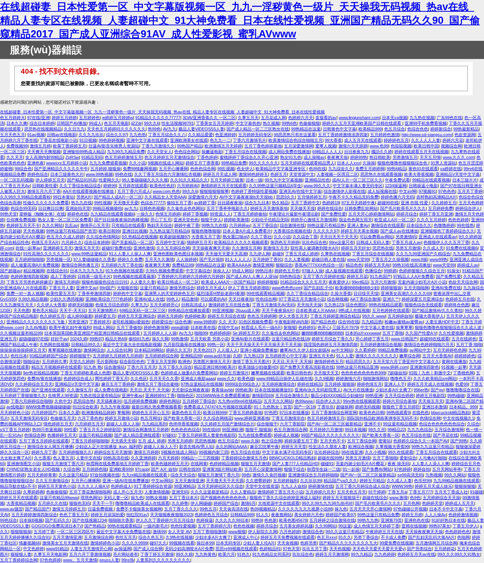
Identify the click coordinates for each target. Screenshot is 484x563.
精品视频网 (33, 270)
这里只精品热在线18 (290, 339)
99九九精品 (361, 554)
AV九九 (169, 129)
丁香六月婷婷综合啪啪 (31, 401)
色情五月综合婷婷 (112, 304)
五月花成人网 (273, 117)
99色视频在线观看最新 (134, 276)
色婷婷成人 (121, 486)
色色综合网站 (186, 151)
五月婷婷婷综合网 (161, 356)
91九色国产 (380, 276)
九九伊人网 (259, 253)
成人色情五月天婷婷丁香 (376, 526)
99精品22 (396, 429)
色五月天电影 (116, 123)
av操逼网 (122, 548)
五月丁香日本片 (183, 497)
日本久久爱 (69, 412)
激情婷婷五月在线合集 (229, 304)
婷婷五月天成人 (211, 287)
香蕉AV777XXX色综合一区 (319, 265)
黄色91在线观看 (423, 168)
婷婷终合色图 (456, 304)
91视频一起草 (454, 367)
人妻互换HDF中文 (442, 321)
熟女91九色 (290, 157)
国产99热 (458, 441)
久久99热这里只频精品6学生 (275, 185)
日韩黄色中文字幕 (339, 129)
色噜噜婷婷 (444, 225)
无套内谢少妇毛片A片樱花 (360, 463)
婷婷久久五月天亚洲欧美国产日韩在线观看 (362, 123)
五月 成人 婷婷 (151, 441)
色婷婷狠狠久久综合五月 (422, 270)
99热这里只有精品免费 (378, 514)
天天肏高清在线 (233, 509)
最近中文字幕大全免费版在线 (123, 531)
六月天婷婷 (168, 458)
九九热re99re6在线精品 (239, 401)
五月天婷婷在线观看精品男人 (308, 163)
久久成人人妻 (399, 480)
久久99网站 (325, 526)
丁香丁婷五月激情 (157, 554)
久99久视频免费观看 (164, 270)
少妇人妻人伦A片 (259, 543)
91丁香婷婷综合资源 (153, 486)
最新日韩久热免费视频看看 (157, 407)
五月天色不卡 (332, 441)
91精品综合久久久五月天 (303, 282)
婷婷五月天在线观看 (18, 497)
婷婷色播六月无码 (397, 197)
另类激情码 (406, 236)
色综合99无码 (23, 208)
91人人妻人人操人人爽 (130, 253)
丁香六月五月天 (141, 367)
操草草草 (404, 327)
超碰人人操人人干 (160, 446)
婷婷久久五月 (178, 350)
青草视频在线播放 (64, 350)
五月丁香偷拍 (128, 327)
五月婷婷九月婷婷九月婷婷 (118, 356)
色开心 (324, 327)
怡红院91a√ (137, 514)
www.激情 (398, 497)
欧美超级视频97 (174, 236)
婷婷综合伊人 (467, 208)
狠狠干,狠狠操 (258, 429)
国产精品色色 (323, 321)
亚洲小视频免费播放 (259, 350)
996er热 (421, 390)
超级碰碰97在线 (33, 339)
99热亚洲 (373, 395)
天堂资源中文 (301, 174)
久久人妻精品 (242, 492)
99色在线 (123, 174)
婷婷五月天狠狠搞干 (341, 497)
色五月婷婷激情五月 (123, 157)
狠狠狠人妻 (21, 554)
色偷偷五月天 (62, 418)
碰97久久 (158, 543)
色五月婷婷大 (12, 117)
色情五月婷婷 (167, 214)
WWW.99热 (402, 486)
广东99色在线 (449, 117)
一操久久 (145, 214)
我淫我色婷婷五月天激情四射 (331, 344)
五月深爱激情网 (298, 146)
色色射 (270, 520)
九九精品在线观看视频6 (112, 214)
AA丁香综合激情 (365, 299)
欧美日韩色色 (299, 373)
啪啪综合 (31, 361)
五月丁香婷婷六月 (214, 526)
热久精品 (280, 202)
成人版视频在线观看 (344, 270)
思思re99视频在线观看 (236, 548)
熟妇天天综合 (159, 225)
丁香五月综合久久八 (167, 134)
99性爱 (70, 429)
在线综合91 (57, 270)
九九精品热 (371, 321)
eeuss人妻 (109, 560)
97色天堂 (291, 548)
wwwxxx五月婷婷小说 (66, 163)
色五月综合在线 (416, 435)
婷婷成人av (467, 265)
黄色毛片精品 (44, 310)
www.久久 (226, 378)
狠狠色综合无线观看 (423, 304)
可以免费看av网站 (376, 236)
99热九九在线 (214, 225)
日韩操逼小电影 (423, 185)
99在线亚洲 (352, 452)
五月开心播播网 (173, 168)
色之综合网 (271, 441)
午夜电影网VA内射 (292, 321)
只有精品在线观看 (128, 225)
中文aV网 (407, 191)
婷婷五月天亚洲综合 (136, 316)
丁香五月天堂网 (161, 361)
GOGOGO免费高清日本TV (56, 526)
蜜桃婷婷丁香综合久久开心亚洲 (249, 157)
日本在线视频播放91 (273, 390)
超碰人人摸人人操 (123, 424)
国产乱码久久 (57, 520)
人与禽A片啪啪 (432, 458)
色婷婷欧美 (195, 316)
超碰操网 (344, 407)
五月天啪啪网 (416, 287)
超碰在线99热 (330, 458)
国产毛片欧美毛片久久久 (403, 208)
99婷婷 (390, 270)
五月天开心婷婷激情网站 (371, 214)
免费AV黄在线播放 (44, 378)
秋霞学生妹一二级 (323, 469)
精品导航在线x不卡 (18, 486)
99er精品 (360, 282)
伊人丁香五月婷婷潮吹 (249, 287)
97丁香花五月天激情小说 (302, 299)
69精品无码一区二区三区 (142, 310)
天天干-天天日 (72, 310)
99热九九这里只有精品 (432, 446)
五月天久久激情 (159, 259)
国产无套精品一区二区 (132, 242)
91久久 (344, 537)
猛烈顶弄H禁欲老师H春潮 (220, 293)
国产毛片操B (211, 259)
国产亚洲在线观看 (48, 390)
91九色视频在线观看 (124, 270)
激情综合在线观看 (387, 225)
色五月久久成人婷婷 (65, 236)
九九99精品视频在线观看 (456, 480)
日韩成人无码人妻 (372, 242)
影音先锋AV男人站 (196, 446)
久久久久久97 (325, 231)
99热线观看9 (398, 412)
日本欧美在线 (203, 327)
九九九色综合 (419, 429)
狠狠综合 (284, 265)
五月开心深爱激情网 (263, 469)
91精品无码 (91, 157)
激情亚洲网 (263, 265)
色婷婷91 (306, 327)
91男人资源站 (443, 163)
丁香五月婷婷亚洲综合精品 (335, 316)
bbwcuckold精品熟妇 (450, 412)
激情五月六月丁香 (43, 191)
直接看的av (326, 117)
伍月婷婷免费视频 (140, 401)
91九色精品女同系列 (271, 554)
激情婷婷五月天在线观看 (224, 185)
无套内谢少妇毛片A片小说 (422, 282)
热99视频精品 (263, 509)
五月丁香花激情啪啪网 (90, 492)
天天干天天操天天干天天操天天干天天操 (263, 344)
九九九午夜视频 (114, 407)
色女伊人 (245, 168)
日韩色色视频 (152, 208)
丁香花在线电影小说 (58, 140)
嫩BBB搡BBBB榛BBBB (322, 333)
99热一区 (215, 344)
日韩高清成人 (193, 304)
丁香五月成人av (406, 242)
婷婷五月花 (357, 276)
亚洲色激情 (143, 248)
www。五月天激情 (80, 560)
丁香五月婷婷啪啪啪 (90, 441)
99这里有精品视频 (400, 424)
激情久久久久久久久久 (376, 356)
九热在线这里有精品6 (99, 395)
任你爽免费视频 (21, 219)
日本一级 (254, 180)
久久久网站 (52, 225)
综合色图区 (356, 304)
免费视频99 (17, 146)
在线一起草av (28, 248)
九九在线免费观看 (254, 435)
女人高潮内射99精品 (44, 157)
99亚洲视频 (222, 310)
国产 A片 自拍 (164, 469)
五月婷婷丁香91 (267, 259)
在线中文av (228, 327)
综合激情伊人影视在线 (344, 191)
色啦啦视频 (401, 146)
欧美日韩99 (109, 231)
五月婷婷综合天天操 (441, 497)
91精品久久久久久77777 (157, 117)
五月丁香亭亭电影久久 (227, 208)
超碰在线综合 (374, 497)
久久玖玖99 (310, 480)
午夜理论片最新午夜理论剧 (294, 214)
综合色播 (183, 321)
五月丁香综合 (265, 225)
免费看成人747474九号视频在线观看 (217, 407)
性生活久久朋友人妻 (327, 446)
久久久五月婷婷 (431, 219)
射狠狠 (290, 327)
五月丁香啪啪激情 (209, 531)
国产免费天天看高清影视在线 (307, 367)
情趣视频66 (29, 543)
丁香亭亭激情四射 (94, 293)
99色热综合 (290, 276)
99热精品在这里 (306, 129)
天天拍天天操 (309, 304)
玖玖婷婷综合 (326, 452)
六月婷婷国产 (43, 412)
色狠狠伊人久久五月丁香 (446, 242)
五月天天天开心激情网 (370, 509)
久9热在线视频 (179, 537)
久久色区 (138, 378)
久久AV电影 (36, 327)
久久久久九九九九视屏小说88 (305, 509)
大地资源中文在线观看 (278, 503)
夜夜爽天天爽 (157, 265)
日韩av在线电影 (61, 134)
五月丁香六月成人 (133, 191)
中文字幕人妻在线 (377, 327)
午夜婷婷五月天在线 (384, 531)
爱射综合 (408, 458)
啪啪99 (200, 333)
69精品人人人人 (327, 151)
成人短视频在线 (382, 191)
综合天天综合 (183, 475)
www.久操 (250, 441)
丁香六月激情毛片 (249, 140)
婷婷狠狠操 (391, 287)
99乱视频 (225, 168)
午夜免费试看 (397, 180)
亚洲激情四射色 (424, 367)
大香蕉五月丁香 (205, 236)
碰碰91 (327, 463)
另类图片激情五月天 (211, 361)
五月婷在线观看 (132, 185)
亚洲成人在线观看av (437, 236)
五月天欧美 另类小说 (209, 339)
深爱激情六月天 (202, 197)
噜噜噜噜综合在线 (462, 390)
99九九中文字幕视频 (283, 180)
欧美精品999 (370, 129)
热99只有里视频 (47, 429)
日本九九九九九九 (86, 270)
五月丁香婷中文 (305, 202)
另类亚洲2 (77, 321)
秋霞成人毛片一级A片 (261, 327)
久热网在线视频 (54, 344)
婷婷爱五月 (105, 316)
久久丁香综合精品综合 (80, 185)
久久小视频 (375, 452)
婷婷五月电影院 (430, 395)
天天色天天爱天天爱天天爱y (378, 548)
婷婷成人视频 (286, 435)
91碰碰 (476, 492)
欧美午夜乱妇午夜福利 (70, 327)
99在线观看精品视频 (265, 293)
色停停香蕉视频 (183, 424)
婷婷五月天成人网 (219, 174)
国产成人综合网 (148, 548)
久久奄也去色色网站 (185, 208)
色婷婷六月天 (300, 117)
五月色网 (411, 503)
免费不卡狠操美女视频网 (139, 509)
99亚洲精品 (184, 486)
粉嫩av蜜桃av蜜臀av (404, 321)
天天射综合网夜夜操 (190, 390)
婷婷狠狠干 (80, 356)
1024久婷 (78, 339)
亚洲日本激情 (434, 407)
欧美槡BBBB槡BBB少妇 (357, 287)
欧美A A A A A (238, 265)
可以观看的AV (213, 299)
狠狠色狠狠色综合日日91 (105, 282)
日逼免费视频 (101, 509)
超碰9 (277, 253)
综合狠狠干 (267, 424)
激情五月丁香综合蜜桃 (157, 384)
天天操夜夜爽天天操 (211, 248)
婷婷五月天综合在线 (226, 316)
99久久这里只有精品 (344, 531)
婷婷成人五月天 (459, 503)
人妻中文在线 (88, 458)
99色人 (172, 299)
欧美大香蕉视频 (418, 174)
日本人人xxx (348, 163)
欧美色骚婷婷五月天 (169, 463)
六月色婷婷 (289, 531)
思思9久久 (285, 197)
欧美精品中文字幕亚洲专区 (281, 168)
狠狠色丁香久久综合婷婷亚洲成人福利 (285, 497)
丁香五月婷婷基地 (245, 412)
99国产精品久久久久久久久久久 (330, 435)
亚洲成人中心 (245, 537)
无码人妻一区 (116, 497)
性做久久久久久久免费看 (46, 202)
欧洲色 (184, 361)
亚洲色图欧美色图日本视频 (178, 253)
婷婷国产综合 (226, 503)
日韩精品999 (242, 514)
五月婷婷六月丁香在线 (122, 265)
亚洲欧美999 (121, 469)
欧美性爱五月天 (60, 293)
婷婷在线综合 (329, 208)
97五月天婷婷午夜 (358, 202)
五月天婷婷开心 (164, 304)
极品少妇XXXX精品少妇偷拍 (337, 395)
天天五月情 (430, 157)
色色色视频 (243, 526)
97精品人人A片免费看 (413, 276)
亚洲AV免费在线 (446, 287)
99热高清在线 (116, 458)
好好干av (59, 339)
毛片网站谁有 (125, 554)
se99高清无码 (410, 475)
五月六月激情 (383, 282)
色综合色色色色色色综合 (442, 424)
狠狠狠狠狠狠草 (214, 191)
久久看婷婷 (365, 350)
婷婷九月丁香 (43, 452)
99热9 (256, 520)
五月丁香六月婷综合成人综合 (362, 486)
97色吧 (270, 412)
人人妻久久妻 (142, 282)
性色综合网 (266, 299)
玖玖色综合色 (314, 242)
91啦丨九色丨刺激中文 (430, 373)
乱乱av (71, 225)
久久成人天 (433, 248)
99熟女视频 (156, 497)
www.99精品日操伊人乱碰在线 (284, 378)
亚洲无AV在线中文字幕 (300, 191)
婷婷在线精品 (309, 384)
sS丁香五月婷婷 (15, 429)
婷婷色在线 (77, 214)
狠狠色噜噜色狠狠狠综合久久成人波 (448, 327)
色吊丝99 (422, 480)
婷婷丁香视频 (195, 214)
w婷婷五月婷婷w (117, 117)
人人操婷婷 (186, 259)
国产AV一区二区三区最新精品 (334, 424)
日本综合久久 (418, 225)
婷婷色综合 (37, 174)
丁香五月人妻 (61, 287)
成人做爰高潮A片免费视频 (35, 265)
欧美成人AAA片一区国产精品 (228, 282)
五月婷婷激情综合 (278, 384)
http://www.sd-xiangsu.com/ (427, 134)
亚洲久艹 (391, 299)
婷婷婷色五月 (396, 140)
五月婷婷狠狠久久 (75, 452)
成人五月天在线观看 (363, 140)
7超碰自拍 (397, 373)
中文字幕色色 (248, 123)
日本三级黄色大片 (67, 174)
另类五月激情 (408, 248)
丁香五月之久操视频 (390, 259)
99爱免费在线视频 (396, 543)
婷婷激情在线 (320, 486)
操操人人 (221, 270)
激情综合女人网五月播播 (50, 446)
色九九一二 (220, 140)
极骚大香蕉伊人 (429, 316)
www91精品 (57, 548)
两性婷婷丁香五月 (111, 378)
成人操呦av (314, 157)
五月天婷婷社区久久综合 (220, 486)
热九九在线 (81, 202)
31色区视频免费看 (255, 321)
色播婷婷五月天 (61, 435)
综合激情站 (114, 367)
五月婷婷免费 (440, 208)
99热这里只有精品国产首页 (71, 231)
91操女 (453, 270)
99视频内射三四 (213, 452)
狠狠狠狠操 (21, 531)
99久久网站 (454, 475)
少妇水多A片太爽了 (393, 390)
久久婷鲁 (180, 503)
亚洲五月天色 (321, 356)
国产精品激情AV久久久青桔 (437, 310)
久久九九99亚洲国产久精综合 (423, 253)
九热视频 (433, 475)
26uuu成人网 (247, 310)
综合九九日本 (257, 202)
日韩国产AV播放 (72, 123)
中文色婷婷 (33, 548)
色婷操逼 (204, 520)
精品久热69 (115, 339)
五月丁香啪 (392, 333)
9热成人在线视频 (354, 310)
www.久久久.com (458, 157)
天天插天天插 (123, 441)
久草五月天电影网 (50, 554)
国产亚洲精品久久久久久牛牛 (61, 168)
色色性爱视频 (183, 526)
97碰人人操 (312, 270)
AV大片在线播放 (358, 390)
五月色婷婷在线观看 (391, 310)
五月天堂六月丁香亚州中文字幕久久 (406, 361)
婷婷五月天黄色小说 (56, 486)
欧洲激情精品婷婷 (98, 412)
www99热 (438, 259)
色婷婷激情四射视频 (29, 276)
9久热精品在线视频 (139, 236)
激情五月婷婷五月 (68, 509)
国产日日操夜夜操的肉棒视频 (121, 219)
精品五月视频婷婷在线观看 (56, 367)
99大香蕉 (333, 140)
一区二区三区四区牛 (75, 531)
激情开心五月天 (94, 225)
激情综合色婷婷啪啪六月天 (429, 344)
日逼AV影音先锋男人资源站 (113, 146)
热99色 (154, 129)
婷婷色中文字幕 (127, 293)
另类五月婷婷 (180, 441)
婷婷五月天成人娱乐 (433, 486)
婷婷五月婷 (412, 514)
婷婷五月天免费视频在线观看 (288, 537)
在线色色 (420, 412)
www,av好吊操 (217, 356)
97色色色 (446, 191)
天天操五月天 (430, 401)
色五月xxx (326, 537)
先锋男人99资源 (63, 395)
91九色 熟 (93, 367)
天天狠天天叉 (326, 373)
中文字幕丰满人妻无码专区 (358, 185)
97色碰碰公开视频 (410, 509)
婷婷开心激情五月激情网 (314, 219)
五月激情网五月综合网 (436, 543)
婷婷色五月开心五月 (150, 412)
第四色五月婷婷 (284, 242)
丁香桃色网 (463, 373)
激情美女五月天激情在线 (65, 543)
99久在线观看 (400, 452)
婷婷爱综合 (162, 321)
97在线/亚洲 (38, 117)
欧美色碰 (245, 378)
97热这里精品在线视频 (202, 384)
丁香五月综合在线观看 (436, 452)
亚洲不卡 (372, 424)
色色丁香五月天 (73, 514)
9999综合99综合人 (242, 384)
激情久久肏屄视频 (269, 475)
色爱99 (461, 384)
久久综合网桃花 (217, 418)
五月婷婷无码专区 (254, 134)
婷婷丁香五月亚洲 (436, 214)
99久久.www (373, 316)
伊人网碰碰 (201, 503)
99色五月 (208, 509)
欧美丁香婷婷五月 (69, 146)
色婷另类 (308, 543)
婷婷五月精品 (372, 480)
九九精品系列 (154, 424)
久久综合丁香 (305, 236)
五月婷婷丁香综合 (199, 401)
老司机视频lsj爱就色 (130, 321)
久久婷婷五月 (443, 202)
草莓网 (123, 412)
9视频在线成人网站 (165, 163)
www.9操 (419, 259)
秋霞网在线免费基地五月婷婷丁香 (117, 463)
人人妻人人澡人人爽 (430, 463)
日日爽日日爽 (50, 208)
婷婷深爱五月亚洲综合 (422, 299)
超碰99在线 (388, 202)
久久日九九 (74, 129)
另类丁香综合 (366, 537)
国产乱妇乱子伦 (318, 287)
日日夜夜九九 (356, 151)
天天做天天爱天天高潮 (226, 253)
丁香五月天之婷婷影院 (100, 429)
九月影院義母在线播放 (184, 344)
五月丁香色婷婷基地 (263, 146)
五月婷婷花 (444, 548)
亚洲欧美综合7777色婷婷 (108, 299)
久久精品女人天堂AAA (165, 197)
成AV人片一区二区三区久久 (357, 180)
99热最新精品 (466, 129)
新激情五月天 (275, 248)
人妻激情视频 (156, 492)
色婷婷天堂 (432, 503)
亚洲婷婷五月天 (57, 248)
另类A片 (84, 197)
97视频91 (427, 191)
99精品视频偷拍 (107, 208)
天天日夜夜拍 (240, 299)
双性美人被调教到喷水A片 (314, 248)
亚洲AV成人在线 (149, 299)
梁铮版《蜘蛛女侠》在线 (42, 214)
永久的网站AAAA (232, 446)
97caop (142, 469)
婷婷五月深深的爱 (107, 514)
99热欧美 (243, 390)
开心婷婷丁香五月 (372, 339)
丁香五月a (397, 492)
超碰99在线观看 (434, 339)
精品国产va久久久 (340, 480)
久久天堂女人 (159, 151)
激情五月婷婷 (66, 282)
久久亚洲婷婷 (143, 458)
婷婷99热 (358, 157)
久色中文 (62, 401)
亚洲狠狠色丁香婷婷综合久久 (447, 231)
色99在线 (317, 168)
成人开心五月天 (127, 492)
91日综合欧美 (85, 407)
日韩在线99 (189, 469)
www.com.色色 (166, 191)
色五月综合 (394, 129)
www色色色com (286, 287)
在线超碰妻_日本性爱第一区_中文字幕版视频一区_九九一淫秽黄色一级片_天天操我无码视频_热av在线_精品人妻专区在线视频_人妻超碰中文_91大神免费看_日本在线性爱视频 (162, 112)
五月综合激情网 (449, 429)
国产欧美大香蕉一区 (182, 418)
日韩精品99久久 (86, 344)
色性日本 (19, 356)
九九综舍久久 (340, 168)
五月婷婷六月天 (320, 492)
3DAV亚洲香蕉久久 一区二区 (209, 117)
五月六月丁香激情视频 (90, 554)
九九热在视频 (422, 117)
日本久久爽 (16, 123)
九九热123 (333, 304)
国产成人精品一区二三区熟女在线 (257, 129)
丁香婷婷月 (99, 321)
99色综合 (8, 520)
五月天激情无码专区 (29, 418)
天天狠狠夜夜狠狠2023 (171, 514)
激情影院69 (262, 395)
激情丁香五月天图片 (251, 361)
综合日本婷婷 (41, 123)
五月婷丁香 (44, 531)
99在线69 (211, 429)
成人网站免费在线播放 (289, 151)
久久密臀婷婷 (258, 480)
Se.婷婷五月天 (246, 333)
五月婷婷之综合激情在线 (332, 520)
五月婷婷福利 (285, 480)
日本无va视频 (394, 117)
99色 (246, 475)
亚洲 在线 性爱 (415, 202)
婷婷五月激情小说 (121, 418)
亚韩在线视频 (414, 526)
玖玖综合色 (302, 554)
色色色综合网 (202, 168)
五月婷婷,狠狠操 (105, 168)
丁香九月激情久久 (158, 146)
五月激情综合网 (98, 537)
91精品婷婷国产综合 (48, 356)
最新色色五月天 (186, 412)
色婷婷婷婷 (219, 333)
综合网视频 (337, 299)
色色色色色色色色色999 (363, 373)
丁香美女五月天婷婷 (214, 123)
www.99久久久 (317, 185)
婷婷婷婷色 (465, 356)
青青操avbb (222, 390)
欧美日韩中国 (426, 146)
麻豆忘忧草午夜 (264, 446)
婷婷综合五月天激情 (113, 452)
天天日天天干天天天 (338, 236)
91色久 (243, 554)
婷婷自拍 (421, 469)
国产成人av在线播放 (399, 231)
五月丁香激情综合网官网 (334, 412)
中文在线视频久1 (458, 418)
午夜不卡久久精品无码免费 (354, 197)
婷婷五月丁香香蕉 (202, 163)
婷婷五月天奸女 (355, 248)
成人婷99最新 (79, 316)
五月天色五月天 (351, 492)
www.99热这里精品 (89, 253)
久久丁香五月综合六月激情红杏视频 (167, 174)
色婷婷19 (330, 202)
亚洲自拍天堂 (77, 208)
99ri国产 (107, 287)
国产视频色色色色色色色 (223, 497)
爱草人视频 (325, 146)
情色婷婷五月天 (58, 424)
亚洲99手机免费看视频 (426, 123)
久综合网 (71, 469)
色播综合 (373, 270)
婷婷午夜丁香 (186, 225)
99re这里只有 (341, 242)
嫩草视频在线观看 (267, 373)
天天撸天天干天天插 (225, 480)
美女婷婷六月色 (308, 514)
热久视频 (271, 123)
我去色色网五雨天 (355, 219)
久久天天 (14, 157)
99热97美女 (439, 526)
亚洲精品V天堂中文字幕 (458, 174)
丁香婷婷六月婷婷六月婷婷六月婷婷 (190, 276)
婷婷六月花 (452, 140)
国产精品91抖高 (81, 180)
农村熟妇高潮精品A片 (436, 197)
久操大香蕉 (340, 293)
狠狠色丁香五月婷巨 (401, 407)
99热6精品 (396, 168)
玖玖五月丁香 (314, 548)
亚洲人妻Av (358, 225)
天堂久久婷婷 (81, 361)
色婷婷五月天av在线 (416, 554)
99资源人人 (220, 214)
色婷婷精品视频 (224, 463)
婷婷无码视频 (80, 304)
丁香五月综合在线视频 (245, 151)
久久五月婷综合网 (173, 248)
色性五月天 (125, 537)
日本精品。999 (463, 407)
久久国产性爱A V (420, 333)
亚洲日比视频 (134, 231)
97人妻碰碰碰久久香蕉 (94, 259)
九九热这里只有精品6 (169, 231)
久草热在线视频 (335, 253)
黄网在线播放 (454, 361)
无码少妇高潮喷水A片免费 (189, 548)
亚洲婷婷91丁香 (160, 395)
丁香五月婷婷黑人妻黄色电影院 (207, 435)
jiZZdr (136, 123)
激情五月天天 (86, 248)
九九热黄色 (205, 554)
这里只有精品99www (59, 497)
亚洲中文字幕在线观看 (147, 140)
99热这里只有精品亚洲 (357, 367)
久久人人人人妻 (425, 140)
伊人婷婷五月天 (50, 180)
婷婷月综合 (406, 214)
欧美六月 (226, 554)
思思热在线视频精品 (43, 129)
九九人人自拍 (293, 486)
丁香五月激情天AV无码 (273, 304)
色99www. (304, 401)
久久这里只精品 (73, 475)
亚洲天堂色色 (186, 219)
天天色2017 (204, 350)
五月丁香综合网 (361, 441)
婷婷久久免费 (130, 259)
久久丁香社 (261, 236)
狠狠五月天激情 (255, 463)
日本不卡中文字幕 (445, 509)
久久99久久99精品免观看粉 (25, 197)
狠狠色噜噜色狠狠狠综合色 (402, 163)
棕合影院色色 (131, 361)
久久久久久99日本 (232, 520)
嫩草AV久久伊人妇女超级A (304, 350)
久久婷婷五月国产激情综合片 (227, 424)
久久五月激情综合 (52, 480)
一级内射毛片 (155, 526)
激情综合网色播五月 (80, 265)
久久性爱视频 (451, 333)
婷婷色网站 (169, 401)
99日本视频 (355, 429)
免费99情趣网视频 (140, 168)
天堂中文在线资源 (262, 486)
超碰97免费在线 (116, 248)
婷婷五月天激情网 (332, 554)
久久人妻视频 (296, 259)
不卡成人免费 (393, 537)
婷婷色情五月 (369, 384)
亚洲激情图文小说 (23, 463)
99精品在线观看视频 (431, 180)
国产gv (437, 390)
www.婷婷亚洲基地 (251, 418)
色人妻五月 (63, 458)
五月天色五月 (12, 134)
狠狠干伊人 (211, 219)
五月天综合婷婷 (399, 395)
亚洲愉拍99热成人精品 (84, 151)
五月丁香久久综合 (175, 367)
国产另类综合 (419, 548)
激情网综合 (94, 350)
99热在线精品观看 (385, 304)
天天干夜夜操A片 (277, 310)
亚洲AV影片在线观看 (250, 339)
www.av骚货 (11, 509)
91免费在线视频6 (462, 248)
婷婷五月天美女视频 (359, 231)
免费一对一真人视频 (25, 293)
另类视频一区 (58, 259)
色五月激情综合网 (290, 429)
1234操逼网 (395, 185)
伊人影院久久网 (262, 531)
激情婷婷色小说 (104, 543)
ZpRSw (72, 157)
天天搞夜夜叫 (108, 401)
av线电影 (14, 407)
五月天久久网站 (278, 401)
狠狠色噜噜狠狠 (205, 231)
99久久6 (151, 123)
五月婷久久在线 (52, 503)
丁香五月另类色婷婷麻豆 (29, 282)
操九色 (137, 497)
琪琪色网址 (91, 497)
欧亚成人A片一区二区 (394, 219)
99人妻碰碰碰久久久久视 (145, 180)
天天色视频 (33, 231)
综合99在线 (348, 321)
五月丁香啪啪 (384, 458)
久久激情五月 (79, 390)
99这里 (344, 526)
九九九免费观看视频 (108, 163)
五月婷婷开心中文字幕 (286, 356)
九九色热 (137, 134)
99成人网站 (242, 270)
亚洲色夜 (35, 163)
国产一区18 (304, 407)
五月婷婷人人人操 (160, 333)
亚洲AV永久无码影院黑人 (318, 390)
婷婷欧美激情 (236, 219)
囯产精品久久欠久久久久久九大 (348, 543)
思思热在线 (382, 248)
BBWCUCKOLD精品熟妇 (292, 458)
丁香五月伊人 (465, 526)
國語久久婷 (381, 151)
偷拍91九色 (139, 339)
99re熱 (127, 560)
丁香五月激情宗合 (288, 418)
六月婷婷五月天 (89, 424)
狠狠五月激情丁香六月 (63, 463)
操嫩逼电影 (212, 151)
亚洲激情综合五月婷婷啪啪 (313, 475)
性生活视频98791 (177, 123)
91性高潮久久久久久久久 (46, 253)
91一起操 (351, 469)
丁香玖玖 (325, 407)
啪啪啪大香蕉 (121, 520)
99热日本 (263, 270)
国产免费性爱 (333, 214)
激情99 (159, 531)
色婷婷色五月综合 (211, 514)
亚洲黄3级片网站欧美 (222, 469)
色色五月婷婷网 (261, 316)
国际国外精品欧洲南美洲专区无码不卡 (382, 418)
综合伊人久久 (328, 401)
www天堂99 (358, 259)
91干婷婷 (376, 492)
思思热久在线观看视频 (381, 174)
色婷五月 (278, 174)
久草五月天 (248, 117)
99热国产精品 (189, 146)
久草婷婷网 (33, 492)
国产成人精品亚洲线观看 (137, 435)
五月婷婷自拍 (400, 316)
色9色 (415, 497)
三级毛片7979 (345, 327)
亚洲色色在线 (416, 520)
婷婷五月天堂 (293, 446)
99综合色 (23, 168)
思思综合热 (83, 401)
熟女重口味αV (235, 236)
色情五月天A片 (45, 242)
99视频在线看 (181, 543)
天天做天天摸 (302, 208)
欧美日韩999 (214, 412)
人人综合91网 (119, 350)
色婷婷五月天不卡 (23, 225)
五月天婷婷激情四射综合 (34, 514)
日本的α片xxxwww (362, 333)
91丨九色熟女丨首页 (273, 407)
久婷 (237, 356)
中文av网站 (161, 480)
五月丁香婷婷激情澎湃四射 (343, 134)
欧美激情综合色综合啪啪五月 (295, 140)
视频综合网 (451, 146)
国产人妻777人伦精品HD (295, 463)
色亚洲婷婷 (225, 134)
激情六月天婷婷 (353, 146)
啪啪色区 (185, 395)
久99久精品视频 (33, 299)
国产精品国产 (37, 509)
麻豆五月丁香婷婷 (118, 384)
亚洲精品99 (191, 356)
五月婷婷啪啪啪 (29, 259)
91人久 (262, 514)
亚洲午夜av (132, 395)
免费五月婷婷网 (370, 168)
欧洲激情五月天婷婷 (223, 146)
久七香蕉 (42, 458)
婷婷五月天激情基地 (269, 208)
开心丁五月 (160, 219)
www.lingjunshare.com (359, 117)
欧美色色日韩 (371, 412)
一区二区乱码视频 (16, 180)
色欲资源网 (465, 134)
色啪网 (463, 537)
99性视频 (102, 202)
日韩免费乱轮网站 (361, 208)
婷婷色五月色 (287, 270)
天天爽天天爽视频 (43, 151)
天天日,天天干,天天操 (292, 361)
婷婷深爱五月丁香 (301, 441)
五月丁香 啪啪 (469, 344)
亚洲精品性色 (317, 180)
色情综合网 (430, 418)
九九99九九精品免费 (126, 151)
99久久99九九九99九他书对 (327, 503)
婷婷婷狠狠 (267, 282)
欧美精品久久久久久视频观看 (241, 242)
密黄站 (385, 441)
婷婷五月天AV (377, 265)
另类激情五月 (404, 157)
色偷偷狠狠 (309, 123)
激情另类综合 (181, 287)
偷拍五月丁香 (179, 202)
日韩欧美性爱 (44, 185)
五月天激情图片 (102, 310)
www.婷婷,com (394, 367)
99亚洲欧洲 (232, 429)
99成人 (95, 123)
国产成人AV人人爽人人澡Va (251, 276)
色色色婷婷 (458, 219)
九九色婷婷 (384, 554)
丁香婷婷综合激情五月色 (244, 458)
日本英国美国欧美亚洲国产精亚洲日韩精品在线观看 (92, 333)
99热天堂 (8, 214)
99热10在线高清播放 (411, 265)
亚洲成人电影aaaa (198, 378)
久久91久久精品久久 (189, 180)
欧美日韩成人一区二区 (178, 282)
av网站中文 (420, 350)
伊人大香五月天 (293, 316)
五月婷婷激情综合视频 (381, 344)
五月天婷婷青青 (41, 475)
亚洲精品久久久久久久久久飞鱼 (36, 321)
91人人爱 (344, 356)
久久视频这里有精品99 (21, 333)
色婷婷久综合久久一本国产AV (420, 441)
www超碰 (179, 327)
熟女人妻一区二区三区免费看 (65, 219)
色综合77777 (152, 202)
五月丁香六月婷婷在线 (323, 276)
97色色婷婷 (50, 560)
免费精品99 (182, 265)
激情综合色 (312, 531)
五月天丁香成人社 (451, 492)
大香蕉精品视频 (21, 503)
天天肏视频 (287, 543)
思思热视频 (205, 441)
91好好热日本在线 (448, 520)
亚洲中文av (86, 287)
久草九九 (139, 304)
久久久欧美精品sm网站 (434, 378)
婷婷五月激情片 (234, 373)
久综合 (473, 424)
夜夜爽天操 (337, 157)
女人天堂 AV (179, 531)
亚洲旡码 (180, 492)
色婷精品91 (270, 548)
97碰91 (168, 435)
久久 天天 (227, 321)
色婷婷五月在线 (460, 299)
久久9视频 (324, 378)
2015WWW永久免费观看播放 (223, 395)
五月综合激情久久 (292, 395)
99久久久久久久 (263, 163)
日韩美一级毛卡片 (94, 276)
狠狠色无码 (79, 503)
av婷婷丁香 (204, 202)
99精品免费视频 (392, 350)
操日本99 (205, 543)
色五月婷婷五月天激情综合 (169, 157)
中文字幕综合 (198, 270)
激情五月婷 (40, 146)
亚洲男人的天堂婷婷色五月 (169, 293)
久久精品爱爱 (200, 134)
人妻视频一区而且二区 (337, 174)
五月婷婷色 (89, 117)
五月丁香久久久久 (180, 509)
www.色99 (379, 146)
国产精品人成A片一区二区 (118, 197)
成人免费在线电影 (110, 390)
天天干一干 (102, 503)
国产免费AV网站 (377, 469)
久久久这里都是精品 (209, 492)
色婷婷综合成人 (78, 378)
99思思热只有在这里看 (295, 134)
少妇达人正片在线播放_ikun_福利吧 (108, 446)
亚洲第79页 (391, 520)
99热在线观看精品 (124, 526)
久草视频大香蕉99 (392, 446)
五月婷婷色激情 (384, 134)
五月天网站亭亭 (446, 469)
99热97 (96, 339)
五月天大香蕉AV (437, 356)
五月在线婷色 (463, 339)
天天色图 (21, 310)
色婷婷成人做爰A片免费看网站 (189, 373)
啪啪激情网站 (375, 378)
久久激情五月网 (246, 248)
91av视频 (36, 134)
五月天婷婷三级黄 (227, 180)
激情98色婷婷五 (253, 174)
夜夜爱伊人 (339, 282)
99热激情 (179, 339)
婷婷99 (109, 185)
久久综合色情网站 (102, 236)
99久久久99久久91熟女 (458, 554)
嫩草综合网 (409, 356)
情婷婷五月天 (199, 242)
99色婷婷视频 (111, 140)
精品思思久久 (358, 361)
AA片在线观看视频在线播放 (89, 191)
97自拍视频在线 (104, 475)
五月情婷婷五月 (311, 197)
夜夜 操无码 (399, 463)
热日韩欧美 (379, 157)
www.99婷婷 (205, 321)
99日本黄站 (63, 197)
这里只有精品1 (153, 287)
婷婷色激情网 (156, 327)
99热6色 (289, 123)
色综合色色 (417, 129)
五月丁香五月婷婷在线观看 (44, 441)
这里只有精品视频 (95, 435)
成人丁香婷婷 (62, 276)
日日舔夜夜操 (229, 202)
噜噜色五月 (400, 378)
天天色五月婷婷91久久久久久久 (116, 129)
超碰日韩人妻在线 (328, 259)
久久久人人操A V (93, 486)
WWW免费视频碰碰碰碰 (48, 407)
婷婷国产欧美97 (340, 514)
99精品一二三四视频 (200, 458)
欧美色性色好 (162, 185)
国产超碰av (10, 270)
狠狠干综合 (294, 469)
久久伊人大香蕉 (51, 304)
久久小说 (137, 163)
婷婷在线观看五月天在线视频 (421, 151)
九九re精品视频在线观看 (145, 475)
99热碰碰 (455, 395)
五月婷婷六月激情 (326, 429)
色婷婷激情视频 (463, 514)
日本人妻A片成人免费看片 (247, 231)
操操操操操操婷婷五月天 (23, 350)
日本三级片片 (464, 180)
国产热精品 (94, 526)
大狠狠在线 (127, 287)
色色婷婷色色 (457, 531)
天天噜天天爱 (125, 202)
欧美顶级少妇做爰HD (258, 367)
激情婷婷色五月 (328, 361)
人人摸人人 (227, 350)
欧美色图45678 (293, 520)
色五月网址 (150, 418)
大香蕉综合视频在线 (292, 231)
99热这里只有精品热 (326, 225)
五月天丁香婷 (470, 191)
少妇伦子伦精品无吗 (270, 219)
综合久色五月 (150, 537)
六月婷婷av (239, 225)
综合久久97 (116, 134)
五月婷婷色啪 (94, 469)
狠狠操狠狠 (465, 486)
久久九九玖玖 (91, 134)
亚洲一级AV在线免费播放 (125, 480)
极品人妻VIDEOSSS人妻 (201, 129)
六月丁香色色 (90, 418)
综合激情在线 (292, 225)
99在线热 (465, 225)
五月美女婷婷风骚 (296, 526)
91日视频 (87, 140)
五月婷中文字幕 (170, 242)
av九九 (130, 208)
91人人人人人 (237, 259)
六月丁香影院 (292, 424)
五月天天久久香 (163, 378)
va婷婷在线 (450, 168)
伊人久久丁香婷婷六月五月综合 (165, 520)
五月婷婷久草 (54, 361)
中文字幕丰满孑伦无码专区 (287, 452)
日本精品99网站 (149, 350)
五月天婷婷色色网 (449, 350)
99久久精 (184, 554)
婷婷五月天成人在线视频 (430, 384)
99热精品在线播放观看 (189, 310)
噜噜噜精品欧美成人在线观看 (142, 503)
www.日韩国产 (404, 339)
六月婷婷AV (188, 185)
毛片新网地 (106, 361)
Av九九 (185, 333)
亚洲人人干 (394, 384)
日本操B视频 (31, 520)
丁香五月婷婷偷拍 (250, 214)
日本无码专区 (228, 543)
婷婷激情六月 (348, 378)
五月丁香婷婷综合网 (18, 560)
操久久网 (160, 339)
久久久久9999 (134, 543)
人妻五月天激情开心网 (91, 548)
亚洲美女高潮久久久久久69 (406, 293)
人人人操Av (435, 514)
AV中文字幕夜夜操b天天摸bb (246, 197)
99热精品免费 (234, 163)
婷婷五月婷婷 (64, 117)
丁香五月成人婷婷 (301, 253)
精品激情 (190, 299)
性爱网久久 (109, 180)
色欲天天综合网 (463, 282)
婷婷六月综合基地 (399, 401)
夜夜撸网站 (281, 514)
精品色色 (354, 265)
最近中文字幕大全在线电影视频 (132, 344)
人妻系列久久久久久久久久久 (163, 560)
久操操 (369, 163)
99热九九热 (368, 520)
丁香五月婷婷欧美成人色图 (85, 373)
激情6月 (248, 503)
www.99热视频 (99, 174)
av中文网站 (341, 350)
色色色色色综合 (185, 429)
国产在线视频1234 (89, 520)
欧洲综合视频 (360, 446)
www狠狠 (237, 531)
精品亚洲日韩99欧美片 (215, 367)
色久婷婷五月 (52, 316)
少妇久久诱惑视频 (66, 299)
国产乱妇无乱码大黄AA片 (431, 537)
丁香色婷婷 (207, 157)
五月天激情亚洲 (189, 480)
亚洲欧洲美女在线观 (189, 140)
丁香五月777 (420, 492)
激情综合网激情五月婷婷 (146, 429)
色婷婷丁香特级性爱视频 (254, 191)
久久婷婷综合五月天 (34, 384)
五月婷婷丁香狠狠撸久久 (23, 395)
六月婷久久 (71, 242)
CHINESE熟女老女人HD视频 (33, 469)
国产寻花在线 (445, 435)
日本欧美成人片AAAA (316, 310)
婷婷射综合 (440, 129)
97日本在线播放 (294, 412)
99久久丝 (376, 429)
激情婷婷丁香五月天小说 (280, 492)
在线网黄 (199, 463)
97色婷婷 (402, 469)
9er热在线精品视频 (40, 373)
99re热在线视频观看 (361, 401)
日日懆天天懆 (366, 293)
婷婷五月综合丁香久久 (332, 339)
